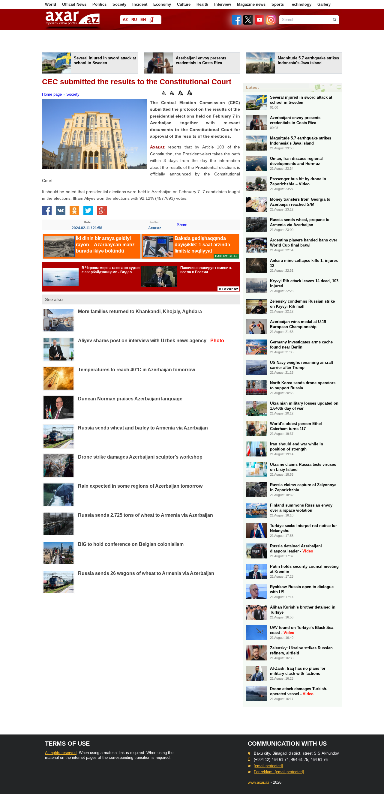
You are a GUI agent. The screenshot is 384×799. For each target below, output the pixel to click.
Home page (52, 94)
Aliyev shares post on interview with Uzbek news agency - (151, 340)
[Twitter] (248, 23)
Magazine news (251, 4)
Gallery (324, 4)
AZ (125, 19)
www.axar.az (258, 782)
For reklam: (279, 772)
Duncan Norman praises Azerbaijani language (130, 398)
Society (119, 4)
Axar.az (157, 147)
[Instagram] (271, 23)
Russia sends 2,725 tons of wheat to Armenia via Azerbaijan (145, 515)
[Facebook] (237, 23)
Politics (99, 4)
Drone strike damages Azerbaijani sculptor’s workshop (140, 456)
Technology (300, 4)
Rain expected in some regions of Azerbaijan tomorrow (140, 486)
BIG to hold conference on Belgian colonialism (131, 544)
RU (134, 19)
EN (143, 19)
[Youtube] (260, 23)
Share (182, 225)
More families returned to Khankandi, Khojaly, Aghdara (140, 311)
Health (202, 4)
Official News (74, 4)
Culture (183, 4)
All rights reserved (60, 752)
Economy (162, 4)
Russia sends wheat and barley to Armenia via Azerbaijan (143, 427)
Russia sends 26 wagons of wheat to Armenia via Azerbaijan (146, 573)
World (50, 4)
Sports (278, 4)
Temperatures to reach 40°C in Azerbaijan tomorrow (136, 369)
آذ (151, 20)
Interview (222, 4)
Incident (139, 4)
